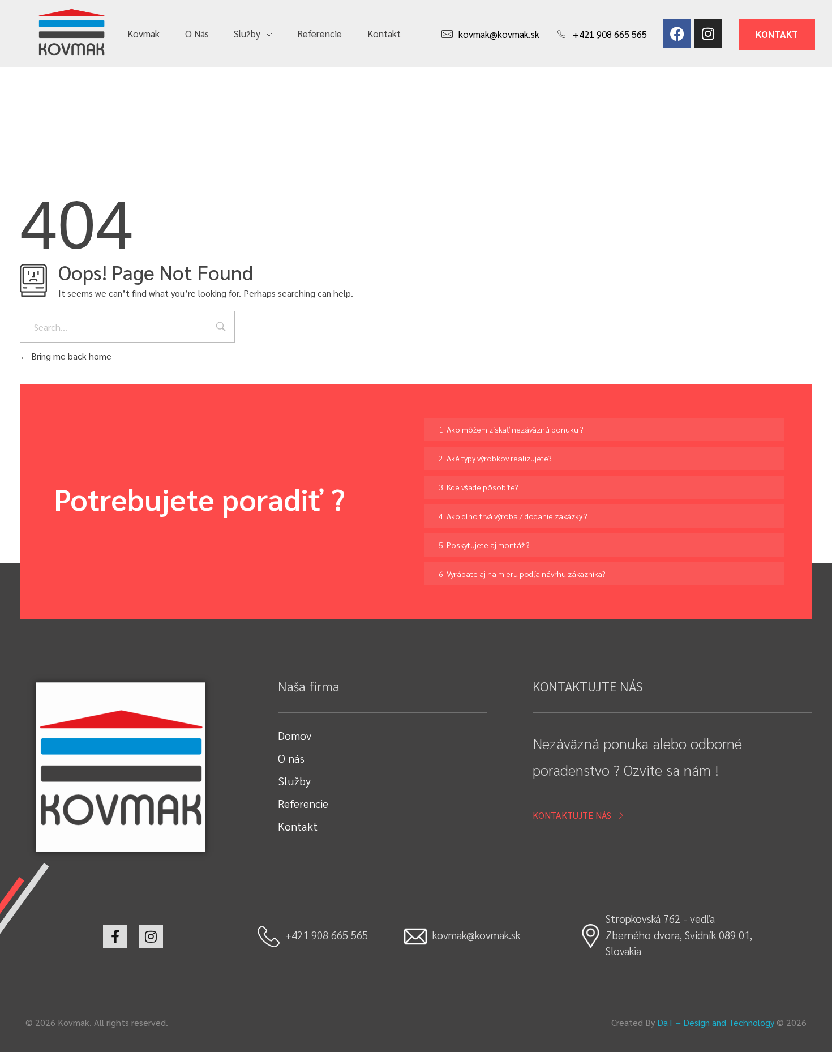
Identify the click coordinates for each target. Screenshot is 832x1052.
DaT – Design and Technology (715, 1022)
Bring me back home (70, 356)
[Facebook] (677, 33)
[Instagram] (708, 33)
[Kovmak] (71, 32)
